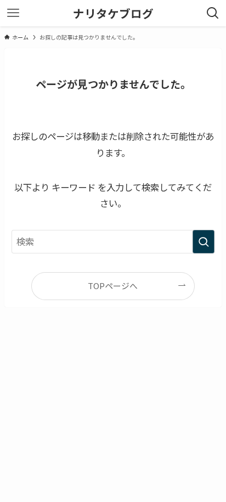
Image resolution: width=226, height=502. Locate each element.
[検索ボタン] (213, 13)
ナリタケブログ (113, 13)
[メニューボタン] (13, 13)
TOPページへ (113, 285)
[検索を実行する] (203, 241)
